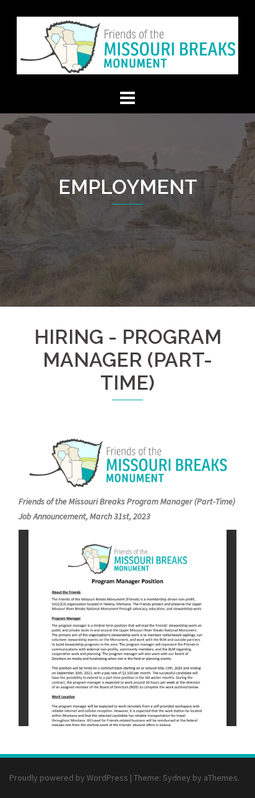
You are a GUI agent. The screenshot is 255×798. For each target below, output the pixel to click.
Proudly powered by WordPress (68, 777)
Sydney (177, 777)
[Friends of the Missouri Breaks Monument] (127, 42)
